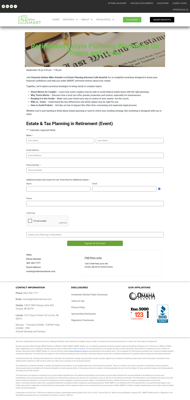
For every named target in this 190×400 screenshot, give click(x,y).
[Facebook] (3, 6)
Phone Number (33, 165)
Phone (29, 198)
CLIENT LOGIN (179, 3)
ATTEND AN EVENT (117, 3)
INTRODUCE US (180, 9)
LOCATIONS (163, 3)
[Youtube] (11, 6)
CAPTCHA (30, 213)
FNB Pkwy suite (93, 257)
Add (159, 189)
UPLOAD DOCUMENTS (141, 3)
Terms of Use (77, 301)
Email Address (33, 150)
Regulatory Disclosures (82, 320)
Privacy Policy (78, 307)
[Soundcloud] (15, 6)
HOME (55, 19)
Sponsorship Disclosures (83, 313)
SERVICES (68, 19)
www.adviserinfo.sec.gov (78, 351)
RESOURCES (103, 19)
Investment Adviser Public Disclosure (89, 294)
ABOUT (85, 19)
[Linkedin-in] (7, 6)
